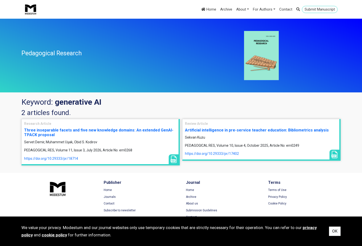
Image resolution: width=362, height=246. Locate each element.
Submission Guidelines (201, 210)
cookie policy (54, 234)
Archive (226, 9)
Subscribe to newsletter (120, 210)
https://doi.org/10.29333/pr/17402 (212, 154)
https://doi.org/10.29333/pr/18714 (51, 158)
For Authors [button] (262, 9)
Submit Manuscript (320, 9)
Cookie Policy (277, 203)
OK (334, 231)
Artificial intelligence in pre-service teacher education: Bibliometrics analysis (257, 130)
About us (192, 203)
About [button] (241, 9)
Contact (285, 9)
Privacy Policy (277, 197)
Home (210, 9)
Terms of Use (277, 190)
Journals (110, 197)
